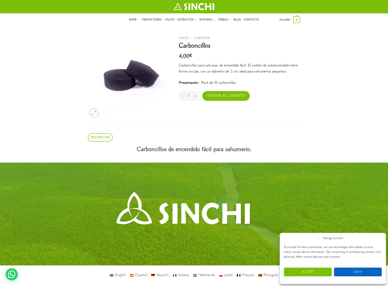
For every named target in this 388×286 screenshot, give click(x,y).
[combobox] (239, 74)
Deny (358, 272)
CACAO (170, 19)
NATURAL (206, 19)
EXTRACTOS (185, 19)
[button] (284, 19)
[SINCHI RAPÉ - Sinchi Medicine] (194, 6)
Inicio (184, 38)
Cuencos (202, 38)
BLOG (237, 19)
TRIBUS (223, 19)
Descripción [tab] (100, 137)
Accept (308, 272)
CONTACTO (251, 19)
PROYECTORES (152, 19)
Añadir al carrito (226, 95)
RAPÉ (132, 19)
